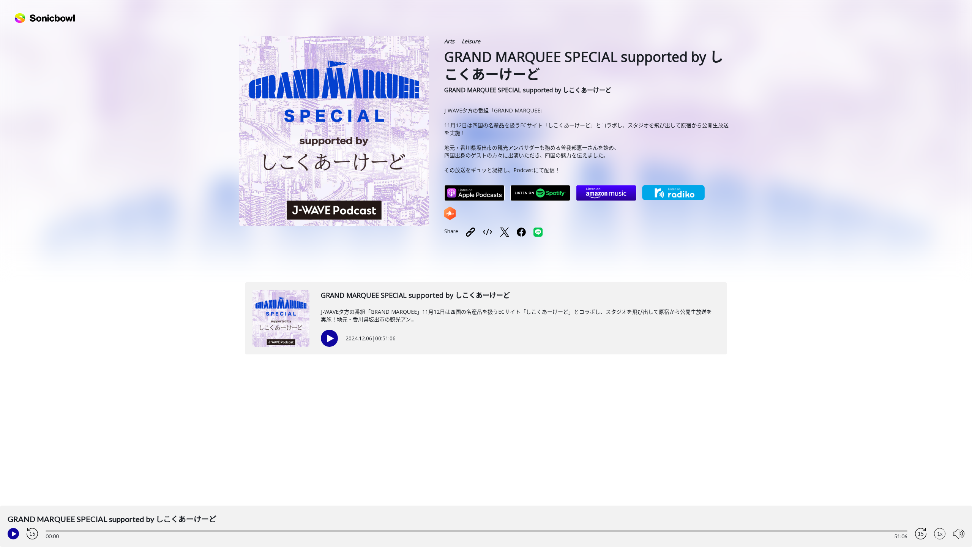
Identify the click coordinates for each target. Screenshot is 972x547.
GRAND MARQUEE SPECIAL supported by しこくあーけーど (527, 90)
